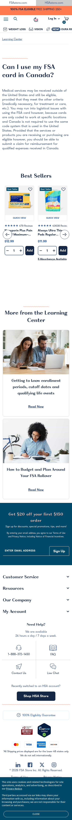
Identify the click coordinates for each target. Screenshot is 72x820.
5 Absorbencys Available (52, 259)
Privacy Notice (14, 788)
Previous (7, 234)
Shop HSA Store (36, 696)
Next (64, 234)
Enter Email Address (20, 551)
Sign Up (59, 551)
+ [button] (20, 251)
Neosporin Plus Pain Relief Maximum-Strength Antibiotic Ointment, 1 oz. (18, 233)
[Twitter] (42, 765)
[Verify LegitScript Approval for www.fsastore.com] (44, 730)
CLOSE (36, 814)
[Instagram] (54, 765)
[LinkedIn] (18, 765)
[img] (19, 226)
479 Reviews (26, 226)
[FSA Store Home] (36, 20)
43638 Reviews (60, 226)
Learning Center (12, 39)
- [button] (7, 251)
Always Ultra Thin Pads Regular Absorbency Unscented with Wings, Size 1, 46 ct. (51, 233)
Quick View (19, 218)
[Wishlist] (30, 189)
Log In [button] (52, 19)
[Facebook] (30, 765)
